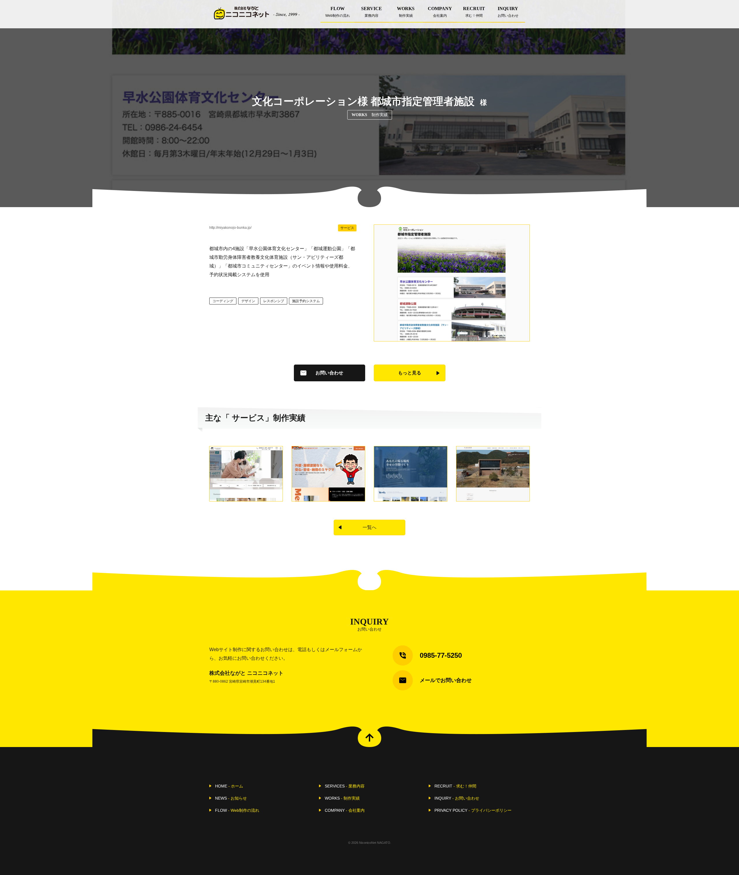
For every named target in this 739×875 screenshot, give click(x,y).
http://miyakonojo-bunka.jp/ (230, 228)
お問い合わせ (329, 372)
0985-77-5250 (441, 655)
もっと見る (409, 372)
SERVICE (371, 12)
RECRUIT (474, 12)
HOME (229, 786)
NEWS (231, 798)
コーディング (222, 301)
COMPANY (440, 12)
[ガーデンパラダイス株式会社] (410, 473)
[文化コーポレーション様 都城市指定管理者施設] (451, 283)
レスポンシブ (273, 301)
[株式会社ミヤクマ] (328, 473)
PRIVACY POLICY (473, 810)
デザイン (248, 301)
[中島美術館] (493, 473)
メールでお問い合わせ (446, 680)
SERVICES (345, 786)
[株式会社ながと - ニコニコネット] (257, 12)
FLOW (337, 12)
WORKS (406, 12)
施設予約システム (306, 301)
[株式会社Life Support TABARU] (246, 473)
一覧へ (369, 527)
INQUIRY (508, 12)
